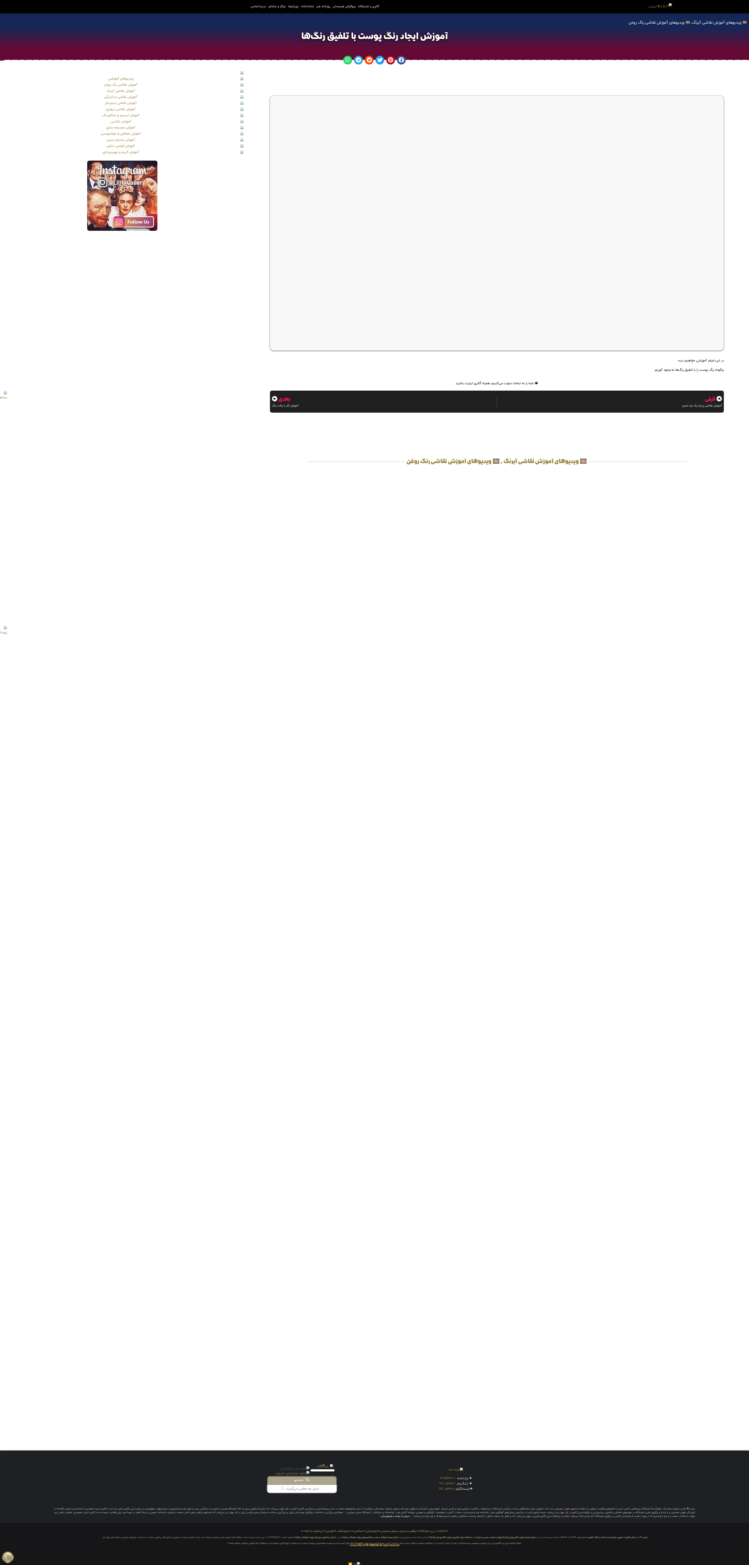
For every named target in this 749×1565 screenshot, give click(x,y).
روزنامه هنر (323, 6)
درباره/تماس (258, 6)
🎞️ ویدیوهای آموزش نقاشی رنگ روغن (659, 22)
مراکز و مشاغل (277, 6)
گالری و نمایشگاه (368, 6)
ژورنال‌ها (293, 6)
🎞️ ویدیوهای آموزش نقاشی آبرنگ (719, 22)
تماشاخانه (307, 6)
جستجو (300, 1481)
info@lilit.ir (447, 1478)
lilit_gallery (447, 1484)
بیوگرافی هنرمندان (344, 6)
